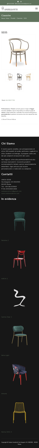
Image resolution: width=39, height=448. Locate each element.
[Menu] (36, 8)
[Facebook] (18, 2)
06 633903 (11, 3)
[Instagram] (20, 2)
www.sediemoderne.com (10, 193)
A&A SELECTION (10, 100)
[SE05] (18, 52)
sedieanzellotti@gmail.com (24, 3)
